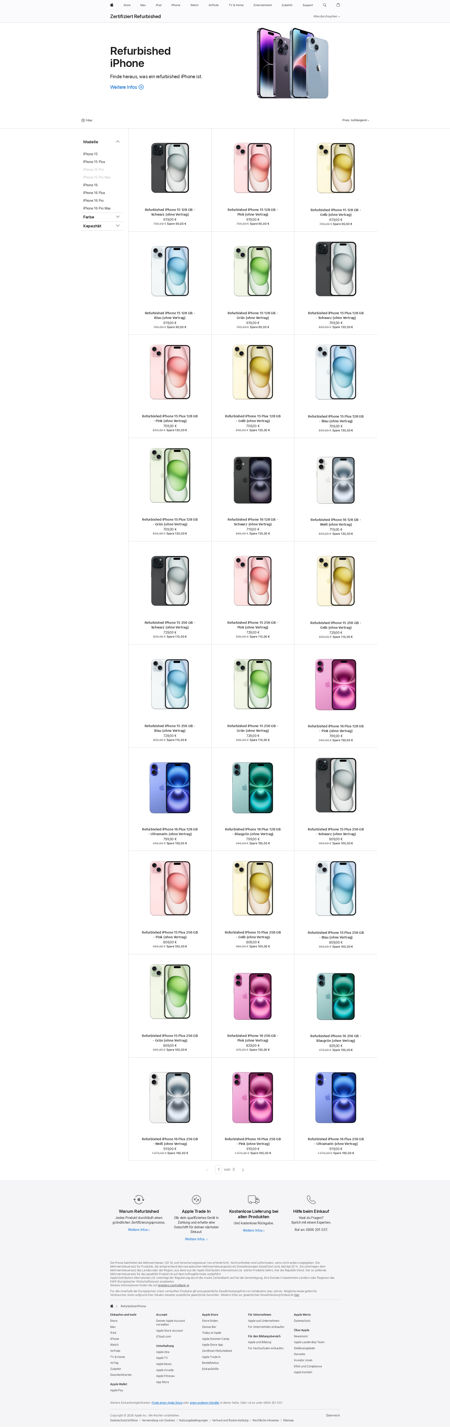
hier (296, 1295)
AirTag (114, 1363)
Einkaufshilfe (210, 1369)
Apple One (162, 1352)
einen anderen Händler (204, 1402)
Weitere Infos (139, 1230)
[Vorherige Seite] (207, 1169)
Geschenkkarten (121, 1375)
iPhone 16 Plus (94, 193)
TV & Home (117, 1357)
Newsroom (301, 1336)
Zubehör (115, 1369)
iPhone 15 (90, 154)
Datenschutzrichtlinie (124, 1420)
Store (113, 1320)
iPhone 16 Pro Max (97, 208)
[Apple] (111, 1306)
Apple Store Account (169, 1330)
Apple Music (164, 1364)
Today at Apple (211, 1332)
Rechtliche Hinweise (266, 1420)
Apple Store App (212, 1344)
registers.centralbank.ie (173, 1285)
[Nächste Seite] (243, 1169)
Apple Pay (116, 1390)
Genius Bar (209, 1327)
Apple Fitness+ (165, 1376)
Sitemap (288, 1420)
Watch (114, 1344)
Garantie (299, 1354)
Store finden (210, 1320)
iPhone (114, 1339)
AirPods (115, 1351)
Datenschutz (302, 1320)
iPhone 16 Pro (93, 200)
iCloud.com (163, 1336)
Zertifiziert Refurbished (135, 16)
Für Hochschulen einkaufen (266, 1348)
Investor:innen (303, 1360)
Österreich (333, 1415)
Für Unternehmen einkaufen (266, 1327)
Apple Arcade (165, 1370)
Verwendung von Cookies (158, 1420)
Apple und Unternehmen (263, 1320)
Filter (89, 120)
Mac (113, 1327)
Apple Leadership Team (309, 1342)
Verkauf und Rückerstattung (230, 1420)
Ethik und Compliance (308, 1366)
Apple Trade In (211, 1357)
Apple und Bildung (259, 1342)
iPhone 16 (90, 185)
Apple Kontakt (303, 1372)
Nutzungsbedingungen (193, 1420)
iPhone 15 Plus (94, 162)
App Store (162, 1382)
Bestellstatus (210, 1363)
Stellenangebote (304, 1348)
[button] (324, 5)
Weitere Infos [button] (127, 87)
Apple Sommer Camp (215, 1339)
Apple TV (162, 1358)
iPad (113, 1332)
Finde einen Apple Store (167, 1402)
